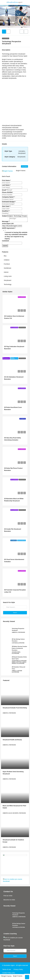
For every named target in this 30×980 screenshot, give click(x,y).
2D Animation (13, 540)
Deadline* (6, 211)
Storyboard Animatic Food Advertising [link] (15, 707)
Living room (8, 276)
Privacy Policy (18, 969)
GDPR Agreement (9, 228)
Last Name (6, 185)
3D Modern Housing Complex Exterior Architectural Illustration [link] (19, 648)
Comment (5, 241)
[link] (15, 694)
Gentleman (7, 268)
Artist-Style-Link (8, 223)
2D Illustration (14, 327)
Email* (5, 190)
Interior (6, 272)
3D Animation (23, 418)
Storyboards (5, 38)
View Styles (24, 166)
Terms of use (6, 969)
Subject (4, 216)
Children (6, 260)
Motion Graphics (13, 358)
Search (15, 612)
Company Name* (8, 197)
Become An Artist (9, 900)
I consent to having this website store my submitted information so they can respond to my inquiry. (16, 236)
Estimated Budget (9, 201)
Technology (7, 284)
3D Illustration (22, 297)
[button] (22, 32)
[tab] (4, 32)
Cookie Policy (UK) (8, 973)
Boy (5, 256)
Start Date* (6, 206)
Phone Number (7, 192)
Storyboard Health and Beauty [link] (12, 739)
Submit (5, 245)
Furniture (7, 264)
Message (5, 221)
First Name (6, 180)
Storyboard (7, 280)
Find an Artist (8, 895)
